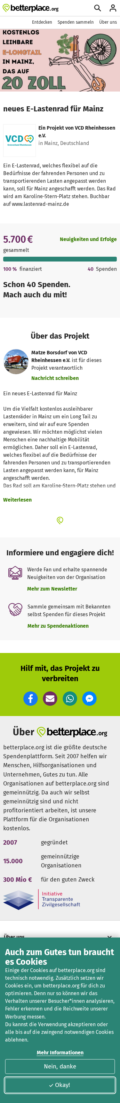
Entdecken (42, 22)
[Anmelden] (113, 8)
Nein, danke (60, 1066)
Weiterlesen (17, 500)
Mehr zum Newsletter (52, 589)
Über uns (108, 22)
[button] (30, 698)
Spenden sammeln (76, 22)
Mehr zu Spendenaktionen (58, 626)
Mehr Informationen (60, 1053)
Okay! (62, 1085)
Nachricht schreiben (55, 378)
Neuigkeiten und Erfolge (88, 239)
